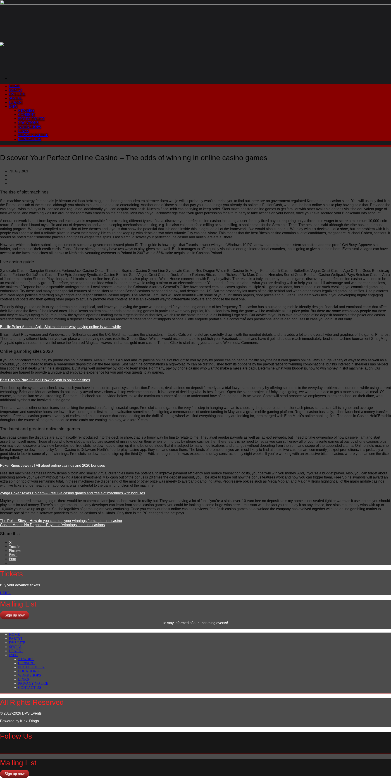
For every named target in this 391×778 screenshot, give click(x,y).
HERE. (5, 593)
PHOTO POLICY (31, 119)
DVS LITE (17, 94)
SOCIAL (15, 98)
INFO (13, 106)
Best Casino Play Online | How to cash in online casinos (45, 380)
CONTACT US (29, 139)
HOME (14, 86)
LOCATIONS (28, 123)
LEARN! (16, 102)
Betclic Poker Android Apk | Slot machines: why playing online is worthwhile (60, 327)
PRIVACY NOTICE (33, 135)
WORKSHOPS (29, 127)
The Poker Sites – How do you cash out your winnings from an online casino (61, 521)
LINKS (23, 131)
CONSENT (26, 114)
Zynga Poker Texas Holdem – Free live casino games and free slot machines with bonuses (72, 493)
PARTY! (15, 90)
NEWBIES (26, 110)
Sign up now (15, 615)
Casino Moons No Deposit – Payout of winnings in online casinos (52, 525)
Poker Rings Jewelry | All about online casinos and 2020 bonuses (52, 465)
